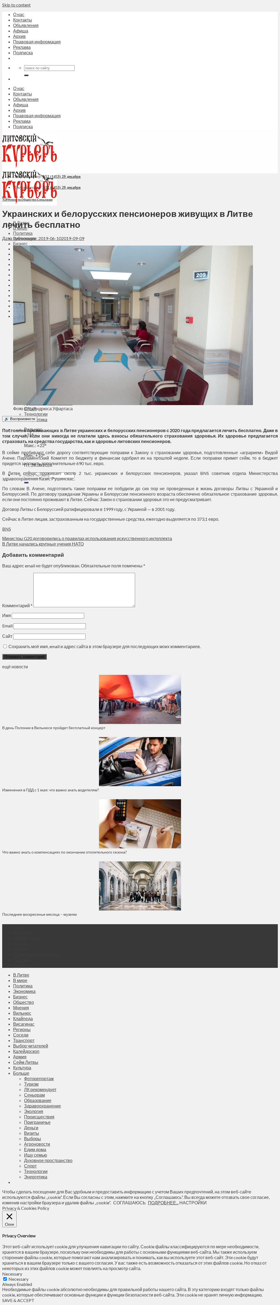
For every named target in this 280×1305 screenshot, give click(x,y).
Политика (23, 233)
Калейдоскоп (26, 1051)
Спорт (30, 1165)
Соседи (20, 1034)
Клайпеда (23, 1018)
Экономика (24, 991)
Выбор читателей (30, 1045)
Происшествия (39, 1116)
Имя (6, 615)
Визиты (31, 1133)
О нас (18, 14)
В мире (20, 980)
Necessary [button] (12, 1273)
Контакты (22, 19)
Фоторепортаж (39, 1078)
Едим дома (35, 1149)
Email (7, 625)
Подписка (23, 52)
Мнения (21, 1007)
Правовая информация (37, 41)
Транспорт (23, 1040)
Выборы (32, 1138)
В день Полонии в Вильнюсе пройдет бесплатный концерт (53, 727)
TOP (4, 199)
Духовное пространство (48, 1160)
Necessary (18, 1279)
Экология (33, 1111)
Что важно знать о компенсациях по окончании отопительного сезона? (64, 852)
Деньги (31, 1127)
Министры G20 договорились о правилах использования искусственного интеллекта (87, 538)
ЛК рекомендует (40, 1089)
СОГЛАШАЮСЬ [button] (129, 1202)
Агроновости (37, 1144)
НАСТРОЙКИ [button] (193, 1202)
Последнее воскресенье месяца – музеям (40, 914)
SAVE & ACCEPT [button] (18, 1300)
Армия (20, 1056)
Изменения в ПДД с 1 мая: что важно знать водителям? (50, 790)
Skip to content (16, 4)
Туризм (31, 1083)
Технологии (36, 414)
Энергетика (35, 1176)
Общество (29, 199)
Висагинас (23, 1023)
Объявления (26, 25)
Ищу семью (35, 1154)
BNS (6, 528)
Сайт (7, 636)
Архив (19, 36)
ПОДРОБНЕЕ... (163, 1202)
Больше (21, 1073)
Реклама (22, 47)
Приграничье (37, 1122)
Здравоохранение (42, 1105)
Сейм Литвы (25, 1062)
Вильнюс (22, 1013)
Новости (14, 199)
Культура (22, 1067)
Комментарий (17, 605)
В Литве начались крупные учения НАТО (43, 543)
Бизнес (20, 243)
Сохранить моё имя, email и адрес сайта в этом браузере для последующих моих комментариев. (104, 646)
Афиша (20, 30)
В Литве (21, 974)
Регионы (22, 1029)
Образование (37, 1100)
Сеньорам (44, 199)
